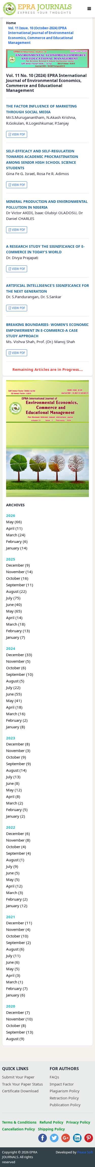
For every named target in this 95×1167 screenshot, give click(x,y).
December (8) (18, 743)
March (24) (15, 534)
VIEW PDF (18, 134)
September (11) (19, 584)
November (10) (19, 1018)
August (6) (15, 949)
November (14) (19, 571)
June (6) (13, 962)
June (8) (13, 783)
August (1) (15, 859)
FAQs (54, 1076)
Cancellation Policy (18, 1129)
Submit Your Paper (18, 1076)
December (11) (19, 922)
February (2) (17, 720)
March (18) (15, 624)
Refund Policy (51, 1122)
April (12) (14, 885)
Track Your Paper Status (22, 1084)
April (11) (14, 528)
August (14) (16, 770)
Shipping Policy (51, 1129)
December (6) (18, 833)
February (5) (17, 809)
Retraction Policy (64, 1097)
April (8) (13, 796)
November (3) (18, 750)
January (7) (15, 637)
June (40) (14, 604)
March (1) (14, 981)
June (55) (14, 694)
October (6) (16, 667)
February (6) (17, 541)
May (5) (13, 879)
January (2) (15, 816)
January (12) (16, 905)
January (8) (15, 726)
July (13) (13, 776)
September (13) (19, 1032)
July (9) (12, 866)
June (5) (13, 872)
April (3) (13, 975)
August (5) (15, 680)
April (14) (14, 617)
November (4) (18, 929)
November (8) (18, 840)
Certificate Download (20, 1090)
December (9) (18, 565)
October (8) (16, 1025)
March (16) (15, 713)
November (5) (18, 661)
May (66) (14, 521)
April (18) (14, 707)
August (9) (15, 1038)
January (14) (16, 547)
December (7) (18, 1012)
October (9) (16, 757)
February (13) (18, 630)
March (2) (14, 802)
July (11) (13, 955)
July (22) (13, 687)
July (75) (13, 597)
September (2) (18, 942)
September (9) (18, 763)
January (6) (15, 994)
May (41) (14, 700)
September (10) (19, 674)
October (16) (17, 578)
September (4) (18, 853)
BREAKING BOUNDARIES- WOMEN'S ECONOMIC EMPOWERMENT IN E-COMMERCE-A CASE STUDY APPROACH (47, 330)
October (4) (16, 846)
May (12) (14, 789)
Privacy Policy (78, 1122)
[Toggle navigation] (89, 9)
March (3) (14, 892)
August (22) (16, 591)
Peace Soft (85, 1152)
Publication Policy (65, 1104)
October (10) (17, 935)
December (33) (19, 654)
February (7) (17, 988)
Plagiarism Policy (65, 1090)
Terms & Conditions (19, 1122)
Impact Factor (62, 1084)
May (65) (14, 611)
